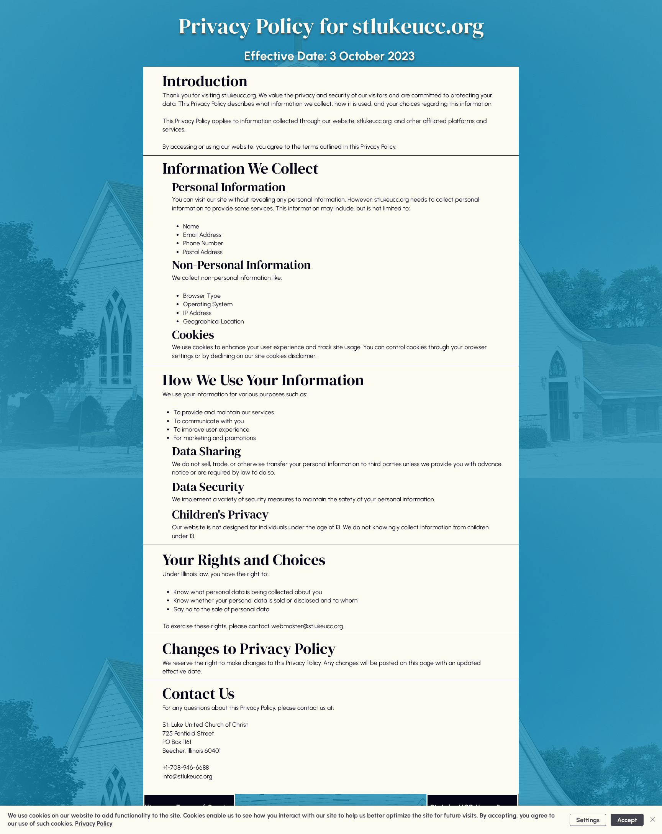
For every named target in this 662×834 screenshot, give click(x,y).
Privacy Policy (94, 823)
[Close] (652, 820)
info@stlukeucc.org (187, 776)
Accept (627, 820)
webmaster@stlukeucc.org (307, 626)
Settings (588, 820)
